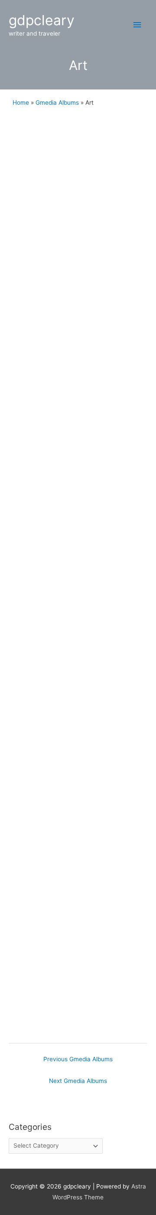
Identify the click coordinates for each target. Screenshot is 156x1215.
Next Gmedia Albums (78, 1080)
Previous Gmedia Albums (78, 1059)
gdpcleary (42, 20)
